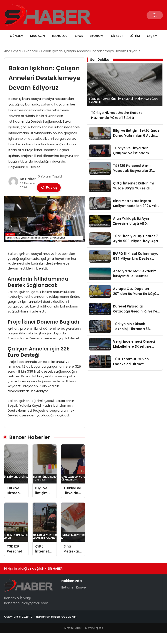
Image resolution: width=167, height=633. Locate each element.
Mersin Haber (72, 628)
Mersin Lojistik (94, 628)
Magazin (37, 36)
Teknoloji (59, 36)
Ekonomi (97, 36)
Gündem (16, 36)
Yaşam (152, 36)
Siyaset (117, 36)
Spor (79, 36)
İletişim (67, 587)
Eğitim (135, 36)
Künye (81, 587)
